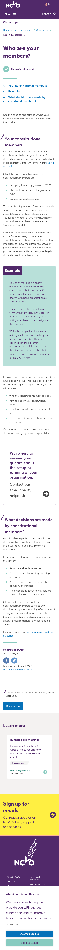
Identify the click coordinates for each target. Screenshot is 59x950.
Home (6, 30)
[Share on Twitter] (14, 663)
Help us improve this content (17, 669)
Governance (42, 30)
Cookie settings (29, 942)
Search (46, 13)
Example (14, 91)
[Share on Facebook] (6, 663)
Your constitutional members (27, 85)
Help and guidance (23, 30)
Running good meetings (24, 739)
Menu (8, 14)
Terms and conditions (34, 878)
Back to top (13, 706)
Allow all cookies (29, 934)
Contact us (12, 881)
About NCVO (13, 877)
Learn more (13, 924)
